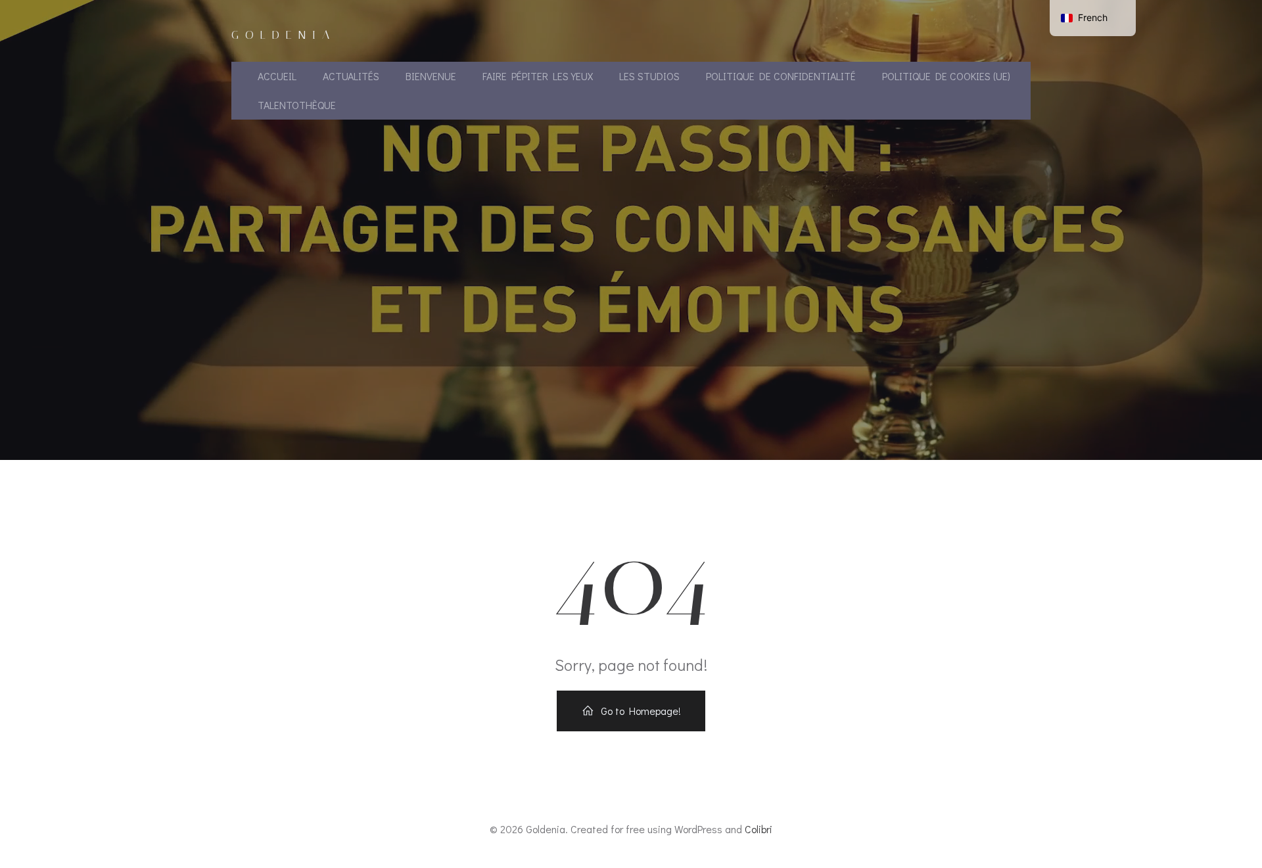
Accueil (277, 76)
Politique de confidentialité (781, 76)
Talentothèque (297, 105)
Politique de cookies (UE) (946, 76)
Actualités (351, 76)
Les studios (649, 76)
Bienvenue (431, 76)
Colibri (758, 829)
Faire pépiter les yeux (537, 76)
